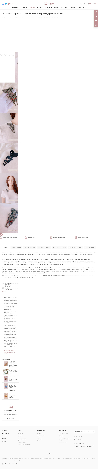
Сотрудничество (21, 442)
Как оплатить (62, 435)
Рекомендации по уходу (59, 247)
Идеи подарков (40, 435)
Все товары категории (9, 350)
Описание (6, 247)
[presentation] (20, 142)
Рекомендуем (41, 430)
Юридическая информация (24, 444)
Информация (63, 430)
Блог (38, 440)
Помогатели (40, 436)
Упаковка (39, 438)
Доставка (61, 436)
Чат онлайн (79, 436)
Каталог (4, 430)
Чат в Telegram (80, 443)
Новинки (4, 438)
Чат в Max (78, 439)
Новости (20, 435)
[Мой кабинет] (84, 4)
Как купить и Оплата (30, 247)
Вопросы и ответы (22, 438)
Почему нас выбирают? (75, 247)
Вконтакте (49, 453)
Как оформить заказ (63, 433)
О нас (19, 430)
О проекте (20, 433)
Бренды (4, 435)
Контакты (20, 440)
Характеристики (17, 247)
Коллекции (5, 433)
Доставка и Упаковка (44, 247)
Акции (4, 441)
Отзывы (19, 436)
